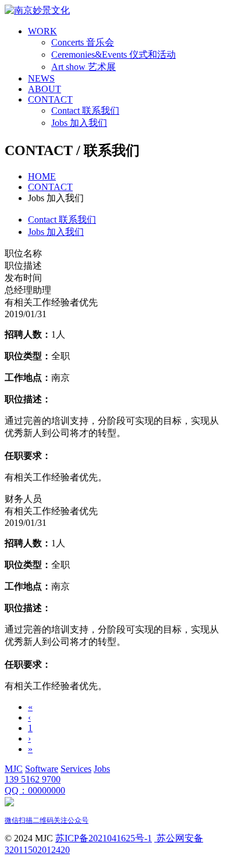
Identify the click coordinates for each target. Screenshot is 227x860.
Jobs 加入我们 (79, 123)
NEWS (41, 78)
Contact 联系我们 (85, 110)
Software (41, 769)
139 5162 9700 (33, 779)
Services (76, 769)
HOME (42, 176)
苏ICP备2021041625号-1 (103, 838)
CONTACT (50, 99)
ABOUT (44, 89)
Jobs (102, 769)
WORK (42, 31)
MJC (14, 769)
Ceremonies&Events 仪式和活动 (113, 54)
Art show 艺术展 (83, 67)
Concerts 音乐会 (82, 42)
